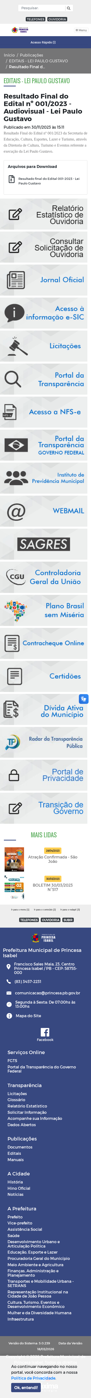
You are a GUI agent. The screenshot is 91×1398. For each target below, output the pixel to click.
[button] (68, 8)
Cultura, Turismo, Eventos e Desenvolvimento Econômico (36, 1304)
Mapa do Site (28, 1015)
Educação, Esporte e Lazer (33, 1252)
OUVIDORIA (57, 19)
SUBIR (68, 920)
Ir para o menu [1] (20, 909)
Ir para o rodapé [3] (70, 909)
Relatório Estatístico (27, 1106)
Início (9, 55)
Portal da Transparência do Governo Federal (42, 1069)
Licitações (17, 1093)
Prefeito (15, 1217)
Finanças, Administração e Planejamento (33, 1272)
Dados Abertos (22, 1124)
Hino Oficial (19, 1188)
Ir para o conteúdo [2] (45, 909)
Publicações (31, 55)
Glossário (16, 1099)
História (15, 1182)
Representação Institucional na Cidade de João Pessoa (38, 1294)
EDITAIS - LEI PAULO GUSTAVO (38, 60)
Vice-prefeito (20, 1223)
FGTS (12, 1060)
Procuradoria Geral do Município (39, 1258)
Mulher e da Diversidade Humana (39, 1312)
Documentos (20, 1147)
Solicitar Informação (27, 1112)
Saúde (13, 1235)
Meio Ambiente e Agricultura (35, 1264)
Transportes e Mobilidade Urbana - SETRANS (41, 1283)
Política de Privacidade (33, 1378)
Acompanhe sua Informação (35, 1118)
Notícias (16, 1194)
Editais (14, 1153)
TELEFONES (35, 19)
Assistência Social (25, 1229)
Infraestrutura (21, 1319)
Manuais (16, 1159)
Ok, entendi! (26, 1387)
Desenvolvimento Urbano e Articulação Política (34, 1243)
